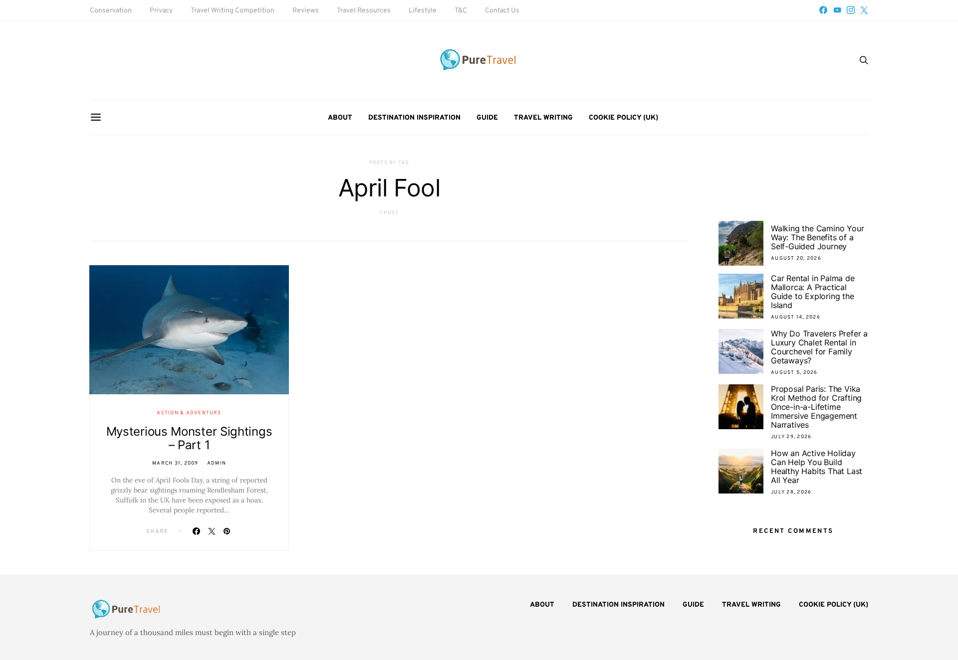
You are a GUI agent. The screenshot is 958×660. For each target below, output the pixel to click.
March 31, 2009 (175, 463)
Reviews (305, 10)
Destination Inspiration (414, 118)
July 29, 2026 (791, 437)
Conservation (111, 10)
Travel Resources (364, 10)
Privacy (161, 10)
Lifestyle (423, 10)
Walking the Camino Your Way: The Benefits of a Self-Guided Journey (817, 237)
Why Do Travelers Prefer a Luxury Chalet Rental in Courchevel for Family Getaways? (819, 347)
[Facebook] (823, 10)
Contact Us (502, 10)
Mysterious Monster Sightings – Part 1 (189, 438)
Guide (487, 118)
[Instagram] (851, 10)
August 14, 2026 (795, 317)
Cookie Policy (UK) (623, 118)
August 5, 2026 (794, 372)
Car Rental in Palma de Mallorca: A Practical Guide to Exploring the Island (813, 291)
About (340, 118)
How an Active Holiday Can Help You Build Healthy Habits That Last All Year (816, 466)
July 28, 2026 (791, 492)
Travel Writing (543, 118)
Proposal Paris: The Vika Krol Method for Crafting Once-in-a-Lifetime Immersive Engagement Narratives (816, 407)
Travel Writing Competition (232, 10)
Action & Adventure (189, 413)
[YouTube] (837, 10)
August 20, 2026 (796, 258)
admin (216, 463)
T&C (461, 10)
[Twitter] (864, 10)
